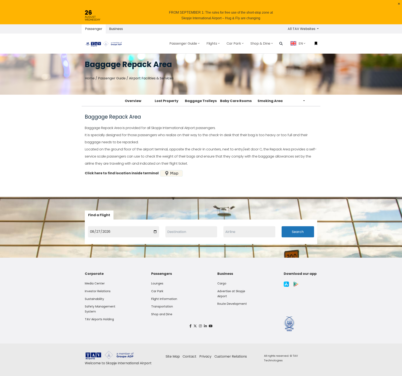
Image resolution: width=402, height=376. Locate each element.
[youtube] (211, 326)
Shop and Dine (161, 314)
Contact (189, 356)
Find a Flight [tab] (99, 215)
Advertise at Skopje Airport (231, 293)
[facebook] (190, 326)
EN (301, 43)
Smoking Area (270, 100)
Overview (133, 100)
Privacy (205, 356)
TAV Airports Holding (99, 319)
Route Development (232, 304)
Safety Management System (100, 309)
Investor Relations (98, 291)
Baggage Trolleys (201, 100)
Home (90, 78)
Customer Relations (230, 356)
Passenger (93, 28)
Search (298, 231)
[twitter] (195, 326)
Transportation (162, 306)
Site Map (173, 356)
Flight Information (164, 299)
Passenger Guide (112, 78)
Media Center (95, 283)
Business (116, 28)
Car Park (157, 291)
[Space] (105, 43)
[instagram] (200, 326)
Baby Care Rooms (236, 100)
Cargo (221, 283)
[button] (399, 4)
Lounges (157, 283)
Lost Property (166, 100)
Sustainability (94, 299)
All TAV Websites (302, 28)
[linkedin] (205, 326)
